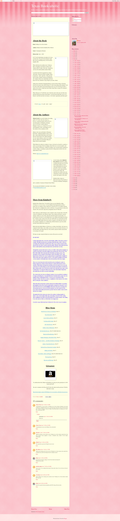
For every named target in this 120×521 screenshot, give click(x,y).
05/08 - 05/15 (76, 141)
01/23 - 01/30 (76, 169)
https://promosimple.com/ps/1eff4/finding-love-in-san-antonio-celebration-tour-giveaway (50, 392)
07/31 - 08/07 (76, 100)
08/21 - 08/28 (76, 94)
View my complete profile (81, 42)
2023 (74, 56)
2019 (74, 181)
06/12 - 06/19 (76, 114)
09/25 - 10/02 (76, 85)
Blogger (65, 518)
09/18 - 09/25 (76, 87)
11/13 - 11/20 (76, 72)
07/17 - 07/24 (76, 104)
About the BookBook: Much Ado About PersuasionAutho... (81, 116)
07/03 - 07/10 (76, 108)
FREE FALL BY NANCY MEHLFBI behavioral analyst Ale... (80, 125)
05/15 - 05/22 (76, 139)
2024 (74, 55)
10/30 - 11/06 (76, 75)
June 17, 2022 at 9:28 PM (48, 416)
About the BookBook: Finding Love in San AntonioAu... (81, 119)
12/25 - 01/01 (76, 60)
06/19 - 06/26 (76, 112)
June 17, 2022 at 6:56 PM (45, 432)
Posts (74, 18)
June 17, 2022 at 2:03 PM (45, 425)
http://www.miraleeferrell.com (42, 153)
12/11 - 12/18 (76, 64)
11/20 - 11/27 (76, 70)
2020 (74, 179)
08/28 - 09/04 (76, 93)
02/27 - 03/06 (76, 160)
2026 (74, 51)
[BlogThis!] (47, 396)
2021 (74, 178)
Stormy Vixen (38, 404)
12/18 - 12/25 (76, 62)
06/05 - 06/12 (76, 133)
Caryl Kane (38, 475)
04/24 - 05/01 (76, 145)
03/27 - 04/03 (76, 152)
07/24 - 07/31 (76, 102)
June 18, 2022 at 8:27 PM (45, 474)
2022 (74, 58)
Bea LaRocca (38, 449)
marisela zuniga (39, 466)
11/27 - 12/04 (76, 68)
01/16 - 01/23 (76, 171)
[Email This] (45, 396)
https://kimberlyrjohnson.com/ (40, 187)
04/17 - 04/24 (76, 146)
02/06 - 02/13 (76, 166)
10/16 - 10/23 (76, 79)
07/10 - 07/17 (76, 106)
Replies (38, 414)
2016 (74, 187)
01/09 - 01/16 (76, 173)
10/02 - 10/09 (76, 83)
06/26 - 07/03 (76, 110)
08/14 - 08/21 (76, 96)
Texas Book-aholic (45, 5)
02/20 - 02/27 (76, 162)
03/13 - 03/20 (76, 156)
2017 (74, 185)
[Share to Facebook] (49, 396)
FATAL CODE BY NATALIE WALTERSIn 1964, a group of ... (80, 130)
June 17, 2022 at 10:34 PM (46, 466)
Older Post (66, 509)
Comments (75, 20)
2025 (74, 53)
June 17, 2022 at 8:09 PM (43, 458)
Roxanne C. (38, 432)
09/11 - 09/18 (76, 89)
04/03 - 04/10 (76, 150)
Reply (37, 411)
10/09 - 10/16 (76, 81)
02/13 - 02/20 (76, 164)
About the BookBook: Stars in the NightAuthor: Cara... (80, 128)
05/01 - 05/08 (76, 143)
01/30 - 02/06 (76, 168)
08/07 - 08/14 (76, 98)
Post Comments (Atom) (40, 511)
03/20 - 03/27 (76, 154)
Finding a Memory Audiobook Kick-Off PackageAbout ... (81, 122)
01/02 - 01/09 (76, 175)
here (39, 104)
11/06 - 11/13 (76, 73)
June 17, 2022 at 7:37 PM (45, 449)
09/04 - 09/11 (76, 91)
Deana (79, 40)
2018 (74, 183)
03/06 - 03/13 (76, 158)
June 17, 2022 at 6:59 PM (44, 442)
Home (50, 509)
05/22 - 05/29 (76, 137)
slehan (37, 458)
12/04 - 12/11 (76, 66)
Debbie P (37, 442)
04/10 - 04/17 (76, 148)
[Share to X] (48, 396)
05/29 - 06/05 (76, 135)
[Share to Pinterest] (50, 396)
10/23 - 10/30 (76, 77)
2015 (74, 189)
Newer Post (34, 509)
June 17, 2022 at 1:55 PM (45, 404)
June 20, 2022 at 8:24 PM (43, 483)
